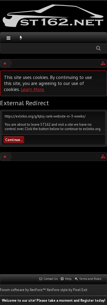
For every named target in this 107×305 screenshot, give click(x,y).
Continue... (13, 139)
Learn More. (33, 89)
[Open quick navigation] (103, 63)
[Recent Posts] (21, 37)
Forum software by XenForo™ (23, 290)
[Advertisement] (53, 217)
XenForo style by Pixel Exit (67, 290)
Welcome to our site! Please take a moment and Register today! (53, 300)
